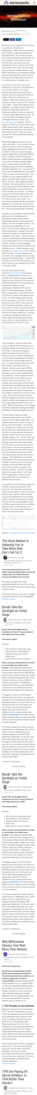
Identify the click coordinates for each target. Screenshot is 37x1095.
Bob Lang (21, 557)
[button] (6, 39)
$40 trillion (14, 715)
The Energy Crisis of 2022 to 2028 (21, 533)
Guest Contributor (22, 954)
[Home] (16, 2)
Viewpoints (11, 954)
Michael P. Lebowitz (26, 1088)
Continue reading (8, 599)
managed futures (18, 251)
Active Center (12, 557)
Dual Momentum (16, 273)
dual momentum (11, 122)
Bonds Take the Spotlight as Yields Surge (17, 623)
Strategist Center (13, 1088)
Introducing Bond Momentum (11, 34)
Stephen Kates (27, 619)
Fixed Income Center (8, 31)
